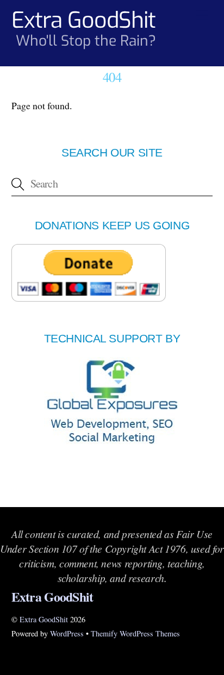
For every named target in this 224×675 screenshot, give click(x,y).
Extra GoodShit (44, 619)
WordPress (67, 633)
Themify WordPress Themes (135, 633)
